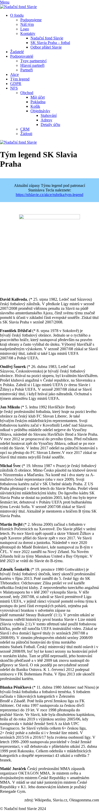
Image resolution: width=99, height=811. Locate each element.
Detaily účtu (50, 124)
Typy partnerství (33, 61)
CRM (24, 129)
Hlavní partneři (32, 65)
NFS (14, 88)
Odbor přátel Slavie (46, 47)
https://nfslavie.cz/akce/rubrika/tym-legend (49, 194)
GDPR (15, 83)
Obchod (26, 93)
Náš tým (27, 24)
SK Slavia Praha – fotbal (50, 42)
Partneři (26, 70)
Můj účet (37, 97)
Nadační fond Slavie (46, 38)
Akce (14, 74)
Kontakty (27, 33)
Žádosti (26, 133)
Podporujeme (31, 20)
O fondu (17, 15)
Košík (35, 106)
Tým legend (19, 79)
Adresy (46, 120)
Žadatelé (17, 52)
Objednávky (40, 111)
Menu (4, 2)
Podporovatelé (21, 56)
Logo (24, 29)
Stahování (49, 115)
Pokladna (37, 102)
